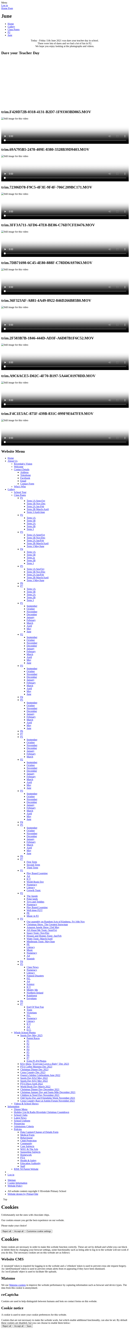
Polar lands (32, 899)
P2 (9, 32)
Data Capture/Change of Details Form (39, 1132)
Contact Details (21, 469)
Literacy (31, 887)
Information (13, 1106)
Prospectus (19, 1123)
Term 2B (31, 526)
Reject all (7, 1231)
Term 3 (30, 529)
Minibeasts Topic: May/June (41, 941)
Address (24, 472)
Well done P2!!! (34, 910)
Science (30, 984)
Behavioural (26, 1137)
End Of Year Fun (35, 1007)
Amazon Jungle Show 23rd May (43, 927)
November (32, 611)
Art (28, 876)
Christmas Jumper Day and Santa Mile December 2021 (47, 1092)
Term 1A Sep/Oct (35, 569)
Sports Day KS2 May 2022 (34, 1078)
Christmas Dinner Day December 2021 (39, 1089)
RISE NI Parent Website (26, 1169)
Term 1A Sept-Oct (36, 500)
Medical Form (27, 1135)
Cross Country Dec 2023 (32, 1072)
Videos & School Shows (26, 1103)
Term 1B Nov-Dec (36, 503)
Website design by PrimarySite (23, 1194)
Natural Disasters (35, 975)
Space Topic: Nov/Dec (38, 933)
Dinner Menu (20, 1109)
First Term (32, 862)
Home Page (7, 8)
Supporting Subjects (30, 1152)
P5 (21, 566)
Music (30, 950)
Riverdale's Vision (23, 463)
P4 (21, 549)
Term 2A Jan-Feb (35, 506)
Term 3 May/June (35, 546)
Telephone (25, 475)
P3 (21, 532)
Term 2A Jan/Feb (35, 540)
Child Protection (28, 1140)
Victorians (32, 1012)
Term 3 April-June (36, 512)
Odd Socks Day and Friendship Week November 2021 (47, 1098)
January (30, 617)
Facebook (25, 478)
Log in (4, 5)
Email (23, 480)
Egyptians (32, 998)
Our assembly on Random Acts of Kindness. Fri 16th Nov (56, 921)
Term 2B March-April (38, 509)
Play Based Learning (37, 873)
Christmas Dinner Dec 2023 (34, 1069)
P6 (21, 583)
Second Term (33, 864)
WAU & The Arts (29, 1149)
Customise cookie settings (39, 1231)
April (29, 626)
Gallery (11, 26)
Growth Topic (34, 890)
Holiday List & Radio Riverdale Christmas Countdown (41, 1112)
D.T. (29, 1029)
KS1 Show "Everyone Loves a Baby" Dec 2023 (44, 1063)
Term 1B (31, 520)
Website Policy (15, 1185)
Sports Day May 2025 (31, 1035)
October (31, 608)
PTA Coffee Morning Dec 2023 (36, 1066)
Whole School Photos (25, 1032)
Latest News (20, 1118)
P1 (21, 498)
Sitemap (12, 1180)
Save (29, 1326)
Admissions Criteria (24, 1126)
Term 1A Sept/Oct (36, 535)
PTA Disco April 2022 (31, 1083)
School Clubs (20, 1115)
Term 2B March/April (38, 543)
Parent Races (33, 1038)
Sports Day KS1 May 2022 (34, 1081)
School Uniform (22, 1120)
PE (28, 913)
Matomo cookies (17, 1285)
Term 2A (31, 523)
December (32, 614)
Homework (26, 1154)
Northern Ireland (35, 992)
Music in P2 (33, 916)
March (30, 623)
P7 (21, 586)
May (29, 628)
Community (26, 1143)
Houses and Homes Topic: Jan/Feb (44, 936)
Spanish (31, 958)
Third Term (32, 867)
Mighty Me (32, 990)
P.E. (29, 978)
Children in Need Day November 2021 (39, 1095)
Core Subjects (27, 1146)
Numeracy (32, 884)
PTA (22, 1157)
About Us (12, 461)
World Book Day (35, 881)
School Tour (20, 492)
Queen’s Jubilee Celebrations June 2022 (40, 1075)
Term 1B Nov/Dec (36, 537)
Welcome (18, 466)
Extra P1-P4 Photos (36, 1061)
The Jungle (32, 896)
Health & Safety (28, 1160)
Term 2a (31, 557)
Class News (33, 967)
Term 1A (31, 517)
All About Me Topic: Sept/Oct (42, 930)
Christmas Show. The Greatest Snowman (47, 924)
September (32, 606)
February (31, 620)
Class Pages (14, 29)
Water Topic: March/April (39, 938)
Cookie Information (17, 1183)
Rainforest (32, 995)
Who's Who (20, 486)
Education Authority (30, 1163)
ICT (29, 879)
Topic (29, 1009)
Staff (22, 1166)
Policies (18, 1129)
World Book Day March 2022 (35, 1086)
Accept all (18, 1231)
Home (11, 23)
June (10, 35)
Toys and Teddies (35, 901)
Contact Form (27, 483)
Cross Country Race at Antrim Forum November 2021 (47, 1100)
